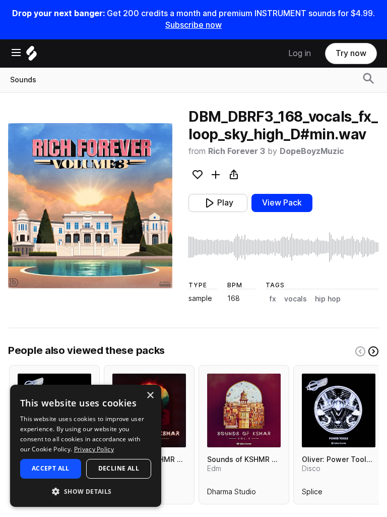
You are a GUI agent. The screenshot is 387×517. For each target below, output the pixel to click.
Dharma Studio (231, 494)
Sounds (23, 80)
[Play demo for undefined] (90, 206)
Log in (299, 53)
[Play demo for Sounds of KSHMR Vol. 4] (244, 410)
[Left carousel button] (360, 351)
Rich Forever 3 (236, 151)
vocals (295, 299)
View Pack (282, 203)
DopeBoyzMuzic (312, 151)
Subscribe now (193, 25)
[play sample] (283, 247)
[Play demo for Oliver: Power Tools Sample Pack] (338, 410)
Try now (351, 53)
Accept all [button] (51, 468)
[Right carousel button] (373, 351)
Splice (312, 494)
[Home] (31, 56)
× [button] (150, 395)
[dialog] (85, 446)
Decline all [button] (118, 468)
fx (273, 299)
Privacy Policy (94, 449)
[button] (85, 491)
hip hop (328, 299)
